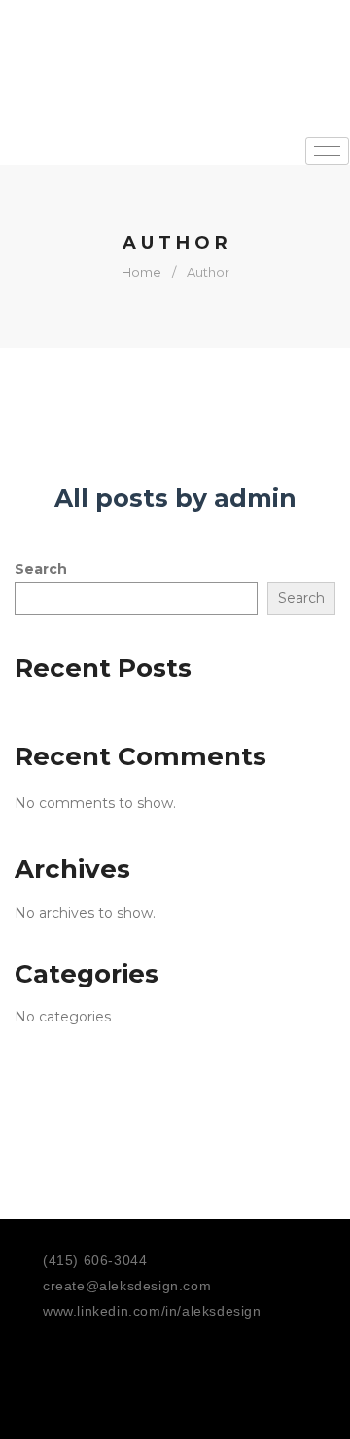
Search (41, 569)
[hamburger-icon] (327, 151)
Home (141, 272)
